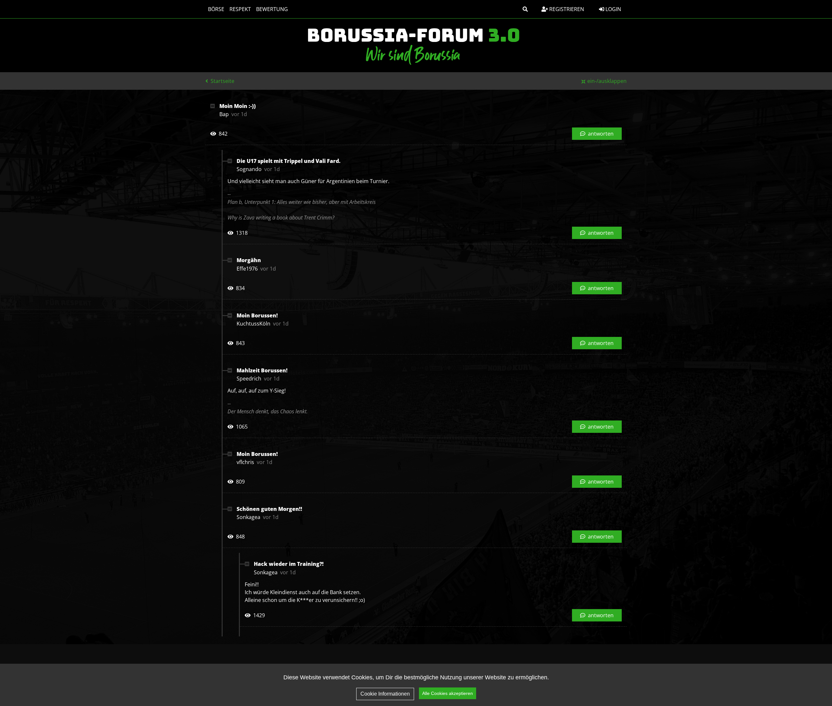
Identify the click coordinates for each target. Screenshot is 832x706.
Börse (216, 9)
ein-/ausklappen (607, 81)
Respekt (240, 9)
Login (612, 9)
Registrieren (566, 9)
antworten (600, 133)
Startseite (221, 81)
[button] (525, 9)
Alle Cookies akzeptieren (447, 693)
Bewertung (272, 9)
